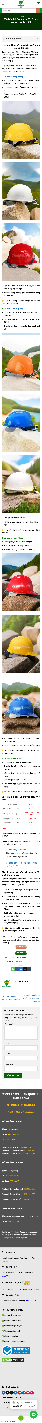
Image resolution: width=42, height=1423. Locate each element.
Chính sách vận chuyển (13, 1326)
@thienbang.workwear (16, 849)
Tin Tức (6, 1408)
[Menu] (3, 4)
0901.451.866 (29, 1194)
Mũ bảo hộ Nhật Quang (13, 309)
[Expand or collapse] (37, 38)
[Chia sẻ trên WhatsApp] (13, 969)
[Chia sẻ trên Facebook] (17, 969)
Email (7, 1054)
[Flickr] (32, 1393)
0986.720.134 (15, 1181)
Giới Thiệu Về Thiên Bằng (12, 1398)
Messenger (29, 1421)
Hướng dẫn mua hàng (12, 1315)
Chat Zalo (12, 1421)
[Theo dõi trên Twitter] (16, 1393)
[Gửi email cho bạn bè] (25, 969)
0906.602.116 (33, 1290)
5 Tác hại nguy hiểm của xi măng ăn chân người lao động (31, 998)
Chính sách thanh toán (12, 1321)
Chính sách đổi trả (11, 1336)
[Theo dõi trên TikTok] (8, 1393)
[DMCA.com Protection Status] (13, 1360)
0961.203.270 (29, 1148)
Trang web (8, 1064)
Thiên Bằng (7, 957)
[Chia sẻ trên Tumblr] (29, 969)
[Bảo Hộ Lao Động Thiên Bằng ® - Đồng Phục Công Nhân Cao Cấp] (21, 4)
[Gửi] (38, 10)
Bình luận (8, 1024)
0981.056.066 (13, 1135)
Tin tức (21, 16)
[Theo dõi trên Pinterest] (20, 1393)
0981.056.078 (13, 1222)
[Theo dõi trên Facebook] (4, 1393)
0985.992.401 (31, 1301)
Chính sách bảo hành (12, 1331)
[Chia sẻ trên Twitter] (21, 969)
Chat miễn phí (4, 1421)
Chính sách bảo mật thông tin (15, 1341)
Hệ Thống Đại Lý (9, 1403)
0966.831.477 (14, 1176)
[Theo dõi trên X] (12, 1393)
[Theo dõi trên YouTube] (28, 1393)
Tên (6, 1043)
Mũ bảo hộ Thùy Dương (13, 77)
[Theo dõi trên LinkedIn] (24, 1393)
